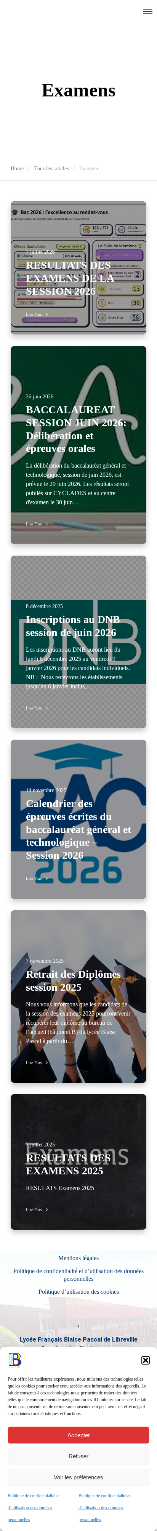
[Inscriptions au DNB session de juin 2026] (78, 642)
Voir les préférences (78, 1477)
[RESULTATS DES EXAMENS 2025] (78, 1162)
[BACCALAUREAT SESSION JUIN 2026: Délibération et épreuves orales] (78, 445)
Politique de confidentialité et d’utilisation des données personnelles (33, 1507)
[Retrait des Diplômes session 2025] (78, 996)
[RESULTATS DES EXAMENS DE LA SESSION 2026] (78, 267)
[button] (145, 1360)
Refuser (78, 1456)
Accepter (78, 1435)
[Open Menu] (148, 11)
